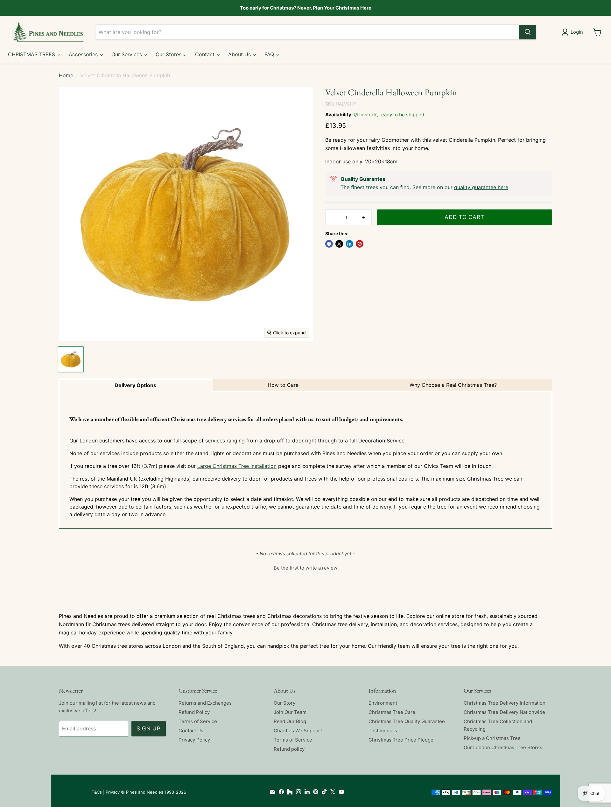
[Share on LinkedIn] (349, 244)
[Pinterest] (314, 791)
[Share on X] (339, 244)
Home (66, 75)
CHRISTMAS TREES (32, 54)
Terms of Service (198, 721)
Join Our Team (290, 712)
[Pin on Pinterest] (359, 244)
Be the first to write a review (305, 568)
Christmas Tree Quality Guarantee (407, 721)
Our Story (284, 703)
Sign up (149, 728)
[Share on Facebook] (329, 244)
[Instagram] (297, 791)
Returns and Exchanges (205, 703)
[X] (331, 791)
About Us (240, 54)
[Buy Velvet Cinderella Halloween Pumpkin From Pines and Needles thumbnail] (70, 359)
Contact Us (191, 731)
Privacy (113, 792)
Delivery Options (135, 385)
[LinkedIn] (306, 791)
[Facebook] (280, 791)
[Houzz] (288, 791)
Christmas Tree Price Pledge (401, 740)
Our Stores (169, 54)
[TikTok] (323, 791)
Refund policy (289, 749)
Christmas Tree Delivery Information (504, 703)
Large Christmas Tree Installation (237, 466)
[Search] (527, 32)
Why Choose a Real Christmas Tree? (453, 385)
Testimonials (383, 731)
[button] (305, 567)
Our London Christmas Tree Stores (503, 747)
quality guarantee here (481, 187)
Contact (205, 54)
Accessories (84, 54)
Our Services (127, 54)
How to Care (283, 385)
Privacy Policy (194, 740)
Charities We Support (298, 731)
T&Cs (97, 792)
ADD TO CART (464, 217)
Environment (383, 703)
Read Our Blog (290, 721)
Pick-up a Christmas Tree (492, 738)
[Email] (271, 791)
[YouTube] (340, 791)
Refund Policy (194, 712)
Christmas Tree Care (392, 712)
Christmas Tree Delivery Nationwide (504, 712)
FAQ (270, 54)
